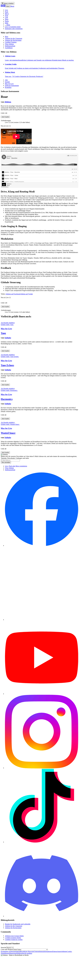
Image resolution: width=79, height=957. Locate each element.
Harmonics (7, 399)
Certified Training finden (13, 938)
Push (6, 12)
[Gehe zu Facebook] (41, 545)
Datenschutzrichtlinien (59, 951)
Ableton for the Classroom (13, 38)
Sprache (3, 947)
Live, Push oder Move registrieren (16, 466)
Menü (8, 6)
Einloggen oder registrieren (14, 28)
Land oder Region (7, 949)
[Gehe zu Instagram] (41, 768)
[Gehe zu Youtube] (41, 694)
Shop (6, 19)
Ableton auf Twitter (26, 294)
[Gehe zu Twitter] (41, 620)
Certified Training (10, 42)
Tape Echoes (7, 365)
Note (6, 15)
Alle (6, 80)
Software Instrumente (12, 85)
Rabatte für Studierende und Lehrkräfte (17, 924)
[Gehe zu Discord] (41, 916)
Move (7, 14)
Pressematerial (15, 951)
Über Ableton (9, 44)
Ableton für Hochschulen (13, 40)
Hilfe (6, 23)
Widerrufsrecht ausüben (24, 953)
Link (6, 17)
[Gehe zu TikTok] (41, 842)
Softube (8, 338)
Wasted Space (8, 433)
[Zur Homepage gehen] (3, 6)
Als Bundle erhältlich (8, 323)
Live (6, 10)
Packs (7, 21)
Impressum (13, 953)
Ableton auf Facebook (13, 294)
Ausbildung (9, 48)
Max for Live (9, 84)
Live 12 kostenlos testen (13, 27)
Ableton (7, 102)
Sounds (7, 82)
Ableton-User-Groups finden (14, 936)
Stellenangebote (10, 46)
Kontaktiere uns (6, 951)
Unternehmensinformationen (43, 951)
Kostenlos (8, 87)
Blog (6, 36)
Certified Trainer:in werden (14, 939)
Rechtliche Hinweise (27, 951)
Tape (3, 333)
